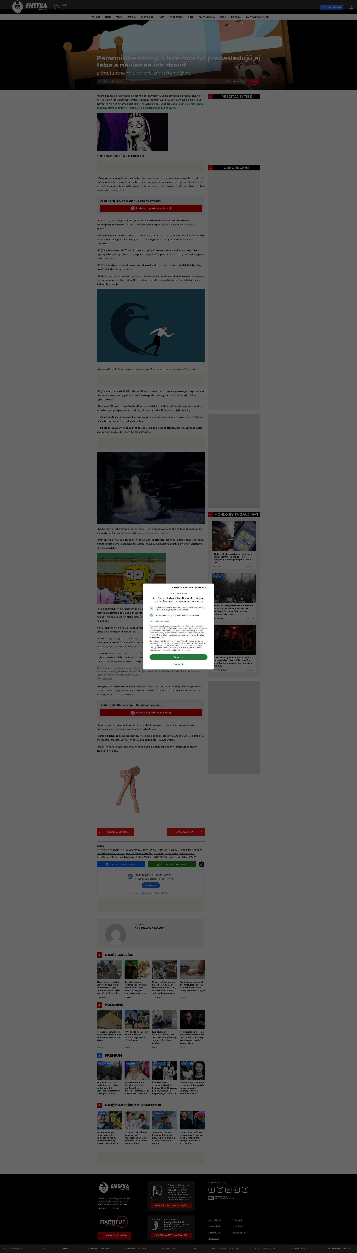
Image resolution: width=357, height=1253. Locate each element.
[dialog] (178, 626)
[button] (178, 621)
